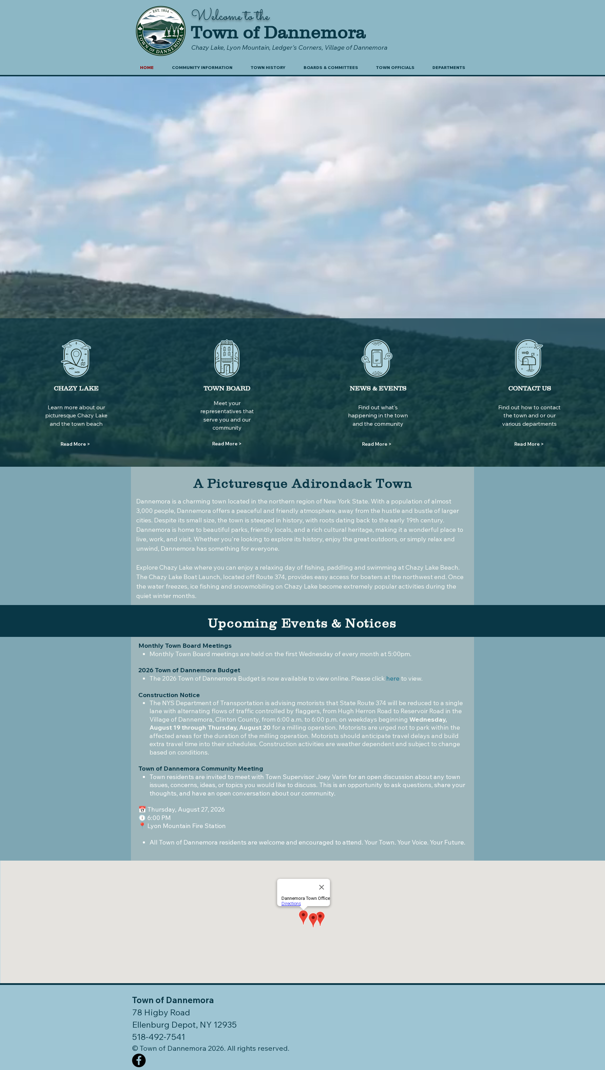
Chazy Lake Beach (431, 567)
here (392, 678)
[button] (202, 67)
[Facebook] (139, 1060)
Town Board (192, 654)
